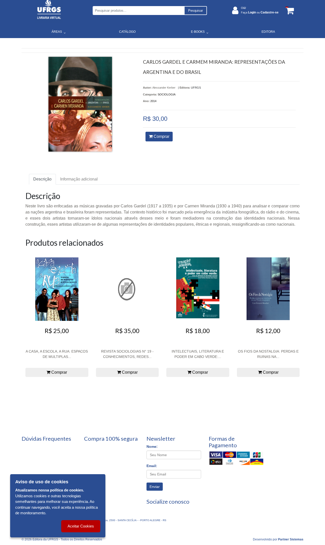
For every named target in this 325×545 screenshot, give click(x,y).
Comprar (161, 136)
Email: (152, 466)
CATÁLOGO (127, 32)
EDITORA (268, 32)
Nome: (152, 446)
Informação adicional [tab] (79, 179)
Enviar (155, 487)
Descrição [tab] (42, 179)
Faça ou (260, 12)
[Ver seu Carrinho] (289, 11)
